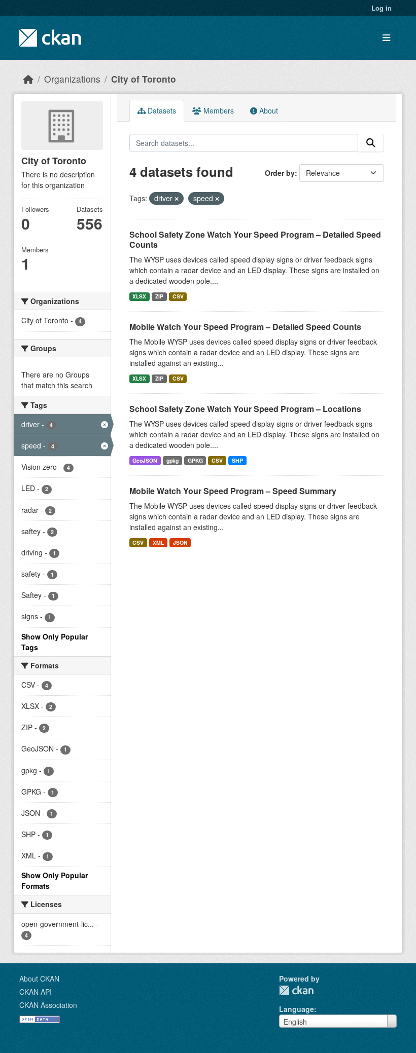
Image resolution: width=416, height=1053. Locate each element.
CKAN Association (48, 1005)
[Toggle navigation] (386, 37)
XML (158, 542)
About (267, 110)
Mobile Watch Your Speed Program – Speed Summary (232, 491)
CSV (178, 296)
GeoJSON (144, 460)
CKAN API (35, 992)
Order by (280, 173)
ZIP (159, 296)
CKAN (296, 990)
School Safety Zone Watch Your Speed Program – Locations (245, 409)
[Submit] (371, 143)
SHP (237, 460)
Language (296, 1009)
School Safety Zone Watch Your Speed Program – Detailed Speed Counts (255, 240)
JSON (180, 542)
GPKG (195, 460)
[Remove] (177, 199)
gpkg (172, 460)
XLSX (139, 296)
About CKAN (39, 978)
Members (217, 110)
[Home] (28, 78)
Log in (381, 8)
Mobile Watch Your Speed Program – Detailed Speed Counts (245, 326)
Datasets (161, 110)
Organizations (72, 78)
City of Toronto (143, 78)
